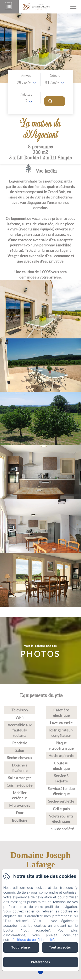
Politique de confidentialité (33, 940)
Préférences (40, 962)
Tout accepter (60, 947)
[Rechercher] (54, 101)
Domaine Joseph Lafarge (40, 859)
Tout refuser (21, 947)
